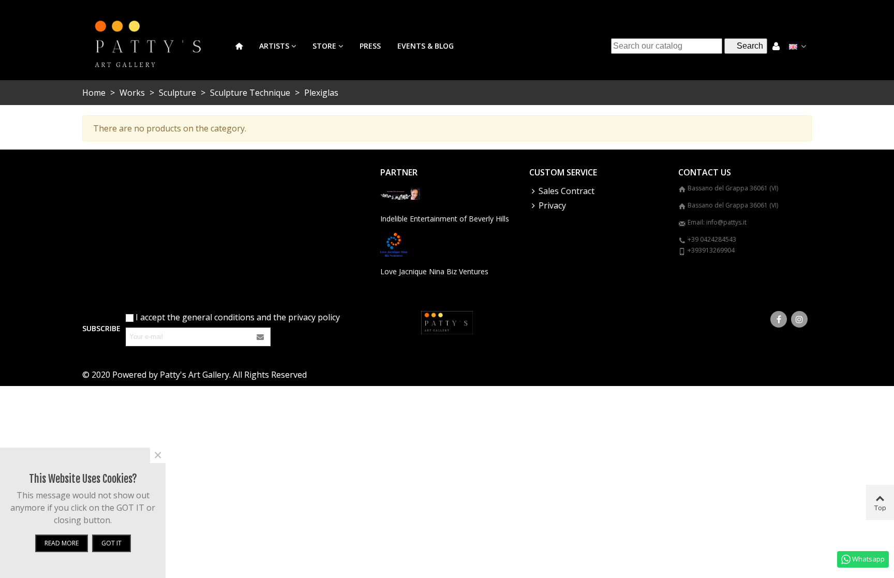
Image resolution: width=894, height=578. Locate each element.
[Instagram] (799, 319)
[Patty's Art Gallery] (154, 46)
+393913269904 (711, 250)
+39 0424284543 (712, 239)
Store (324, 46)
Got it (111, 543)
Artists (274, 46)
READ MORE (61, 543)
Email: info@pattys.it (717, 222)
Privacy (552, 205)
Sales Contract (566, 191)
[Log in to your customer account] (776, 46)
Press (370, 46)
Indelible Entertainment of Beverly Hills (444, 219)
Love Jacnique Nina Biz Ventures (434, 271)
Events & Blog (425, 46)
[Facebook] (778, 319)
